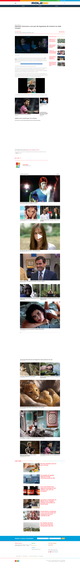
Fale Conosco (25, 556)
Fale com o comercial (33, 556)
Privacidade (41, 556)
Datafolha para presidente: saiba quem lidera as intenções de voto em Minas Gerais (53, 52)
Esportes (33, 543)
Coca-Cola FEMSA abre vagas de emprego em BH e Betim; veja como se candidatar (48, 489)
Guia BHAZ (18, 24)
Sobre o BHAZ (18, 556)
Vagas (33, 549)
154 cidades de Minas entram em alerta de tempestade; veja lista (46, 524)
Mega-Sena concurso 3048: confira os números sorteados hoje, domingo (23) (52, 40)
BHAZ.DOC (50, 545)
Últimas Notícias (16, 545)
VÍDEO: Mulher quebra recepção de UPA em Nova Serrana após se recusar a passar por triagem (52, 64)
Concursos (38, 549)
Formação (35, 549)
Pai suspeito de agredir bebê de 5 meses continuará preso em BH (47, 477)
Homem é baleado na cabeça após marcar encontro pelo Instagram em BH (52, 57)
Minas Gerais (24, 545)
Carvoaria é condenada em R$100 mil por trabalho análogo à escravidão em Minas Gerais (48, 502)
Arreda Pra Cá (21, 545)
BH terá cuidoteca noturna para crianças (48, 464)
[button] (15, 158)
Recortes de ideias (52, 543)
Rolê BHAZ (19, 545)
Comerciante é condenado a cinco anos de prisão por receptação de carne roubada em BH (48, 513)
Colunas (33, 547)
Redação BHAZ (18, 31)
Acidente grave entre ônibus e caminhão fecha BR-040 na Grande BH (52, 46)
